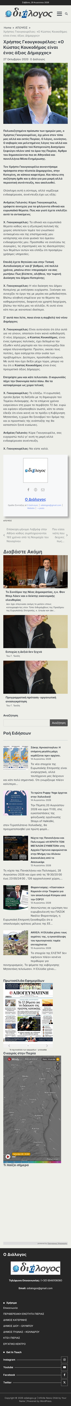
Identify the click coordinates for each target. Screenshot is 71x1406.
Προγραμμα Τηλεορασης (57, 1243)
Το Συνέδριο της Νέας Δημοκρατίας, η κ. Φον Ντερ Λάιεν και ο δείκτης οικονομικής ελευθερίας (35, 595)
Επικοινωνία (10, 1307)
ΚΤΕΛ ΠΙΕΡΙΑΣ (11, 1337)
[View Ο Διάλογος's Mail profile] (43, 490)
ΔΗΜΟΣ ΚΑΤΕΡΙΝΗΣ (15, 1320)
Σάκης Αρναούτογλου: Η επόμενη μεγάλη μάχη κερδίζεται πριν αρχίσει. (46, 751)
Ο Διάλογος (37, 59)
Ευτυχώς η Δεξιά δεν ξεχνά (24, 651)
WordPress (45, 1401)
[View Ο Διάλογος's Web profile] (35, 490)
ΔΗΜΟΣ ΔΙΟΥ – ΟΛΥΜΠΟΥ (18, 1325)
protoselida (42, 1050)
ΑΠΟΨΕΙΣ (7, 521)
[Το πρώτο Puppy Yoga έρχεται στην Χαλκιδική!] (15, 803)
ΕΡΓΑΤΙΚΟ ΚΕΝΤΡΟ (14, 1344)
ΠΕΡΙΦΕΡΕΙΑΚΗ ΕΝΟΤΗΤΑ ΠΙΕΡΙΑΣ (23, 1313)
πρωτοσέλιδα (17, 1050)
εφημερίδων (32, 1050)
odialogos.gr (30, 1398)
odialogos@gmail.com (51, 505)
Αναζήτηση (10, 715)
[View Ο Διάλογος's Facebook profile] (28, 490)
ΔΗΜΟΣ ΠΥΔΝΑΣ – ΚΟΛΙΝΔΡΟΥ (21, 1331)
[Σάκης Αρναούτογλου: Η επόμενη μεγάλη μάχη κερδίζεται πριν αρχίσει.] (15, 758)
